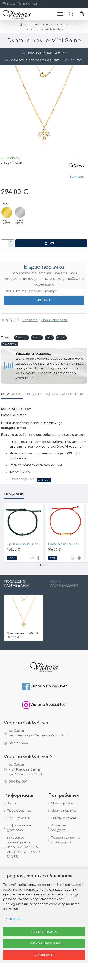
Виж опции (13, 919)
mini (49, 337)
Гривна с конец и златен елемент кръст (24, 544)
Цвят (5, 203)
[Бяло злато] (20, 212)
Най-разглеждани (64, 583)
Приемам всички (44, 931)
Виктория (61, 24)
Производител (38, 24)
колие (36, 337)
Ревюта (34, 394)
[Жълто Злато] (7, 212)
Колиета (9, 343)
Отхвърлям (44, 955)
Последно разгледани (16, 583)
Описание (12, 394)
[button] (40, 565)
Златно (21, 337)
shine (61, 337)
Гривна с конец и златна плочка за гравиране (65, 544)
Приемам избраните (44, 943)
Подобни (14, 494)
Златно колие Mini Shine (24, 633)
